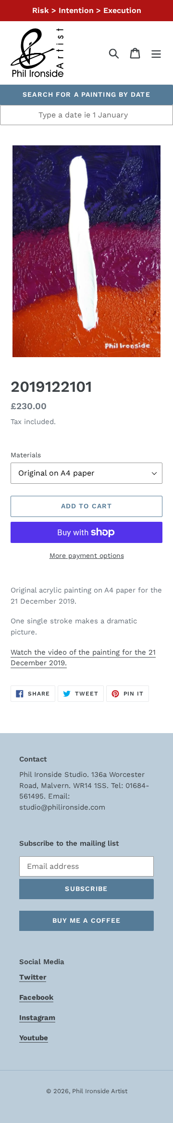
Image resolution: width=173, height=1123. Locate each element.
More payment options (86, 555)
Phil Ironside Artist (99, 1091)
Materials (26, 455)
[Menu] (156, 53)
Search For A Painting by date (86, 94)
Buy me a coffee (86, 920)
